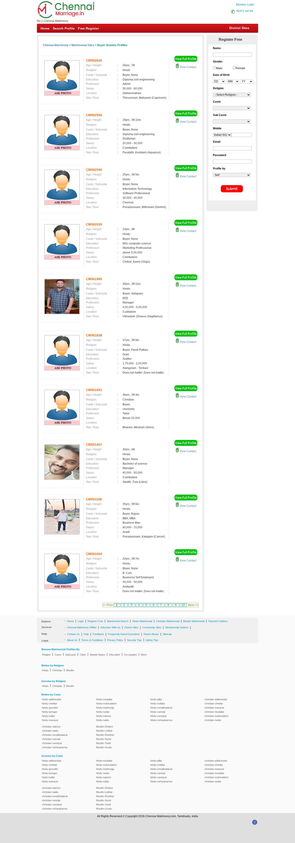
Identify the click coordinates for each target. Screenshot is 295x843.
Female (240, 68)
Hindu (45, 670)
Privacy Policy (115, 640)
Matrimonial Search (117, 621)
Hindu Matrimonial (142, 621)
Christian (57, 670)
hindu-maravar (50, 720)
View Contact (187, 67)
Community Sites (151, 627)
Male (219, 68)
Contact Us (73, 634)
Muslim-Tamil (103, 743)
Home (45, 28)
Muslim (70, 670)
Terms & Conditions (92, 640)
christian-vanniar (51, 739)
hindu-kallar (48, 716)
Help (86, 634)
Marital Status (97, 654)
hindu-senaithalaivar (161, 707)
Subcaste (70, 654)
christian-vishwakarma (54, 747)
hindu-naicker (103, 716)
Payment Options (218, 621)
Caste (58, 654)
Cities (83, 654)
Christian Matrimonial (167, 621)
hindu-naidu (102, 720)
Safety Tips (152, 640)
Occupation (130, 654)
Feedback (98, 634)
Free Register (88, 28)
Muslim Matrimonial (193, 621)
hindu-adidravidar (51, 699)
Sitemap (167, 634)
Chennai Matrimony (55, 45)
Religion (46, 654)
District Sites (239, 28)
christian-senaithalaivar (55, 734)
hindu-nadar (102, 711)
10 (183, 605)
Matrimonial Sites (82, 45)
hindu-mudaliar (104, 699)
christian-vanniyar (52, 743)
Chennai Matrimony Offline (82, 627)
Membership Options (177, 627)
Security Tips (134, 640)
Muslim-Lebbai (104, 730)
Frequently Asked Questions (124, 634)
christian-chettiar (213, 703)
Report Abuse (151, 634)
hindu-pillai (156, 699)
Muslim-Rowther (105, 734)
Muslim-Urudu (104, 747)
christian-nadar (212, 720)
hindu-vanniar (157, 711)
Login (81, 621)
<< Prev (108, 605)
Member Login (245, 4)
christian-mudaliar (214, 711)
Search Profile (64, 28)
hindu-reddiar (157, 703)
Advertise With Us (110, 627)
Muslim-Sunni (103, 739)
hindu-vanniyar (158, 716)
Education (114, 654)
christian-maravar (214, 707)
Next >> (193, 605)
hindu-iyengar (49, 711)
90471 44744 (244, 11)
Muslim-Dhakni (104, 726)
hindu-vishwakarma (161, 720)
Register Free (95, 621)
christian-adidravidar (215, 699)
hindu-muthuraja (105, 707)
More (144, 654)
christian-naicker (51, 726)
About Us (72, 640)
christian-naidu (50, 730)
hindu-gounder (50, 707)
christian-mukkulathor (216, 716)
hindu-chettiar (49, 703)
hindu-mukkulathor (106, 703)
